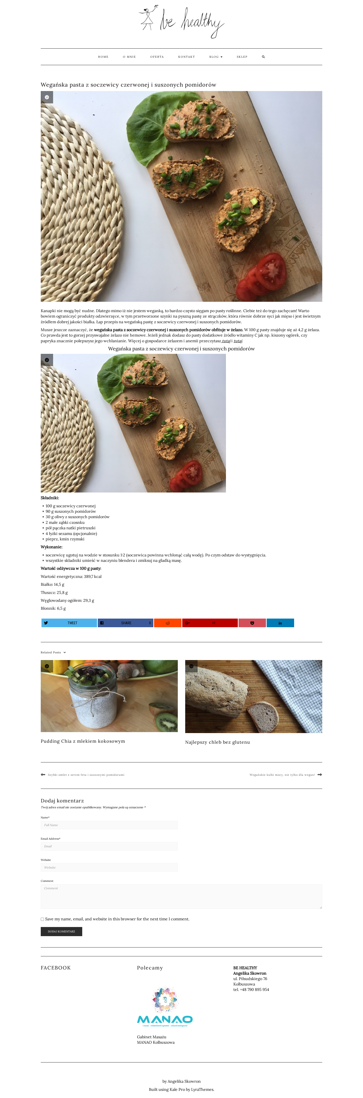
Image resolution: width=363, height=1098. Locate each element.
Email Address (50, 838)
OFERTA (157, 56)
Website (46, 860)
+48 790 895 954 (254, 989)
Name (45, 817)
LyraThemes (202, 1089)
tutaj (225, 340)
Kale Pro (177, 1089)
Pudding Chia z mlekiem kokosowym (83, 741)
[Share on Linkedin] (280, 623)
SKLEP (242, 56)
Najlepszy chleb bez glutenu (217, 742)
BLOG (214, 56)
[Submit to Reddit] (168, 623)
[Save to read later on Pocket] (252, 623)
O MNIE (129, 56)
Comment (47, 881)
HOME (103, 56)
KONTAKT (186, 56)
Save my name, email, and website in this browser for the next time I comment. (117, 919)
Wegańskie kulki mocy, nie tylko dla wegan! (282, 774)
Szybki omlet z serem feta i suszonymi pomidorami (86, 774)
